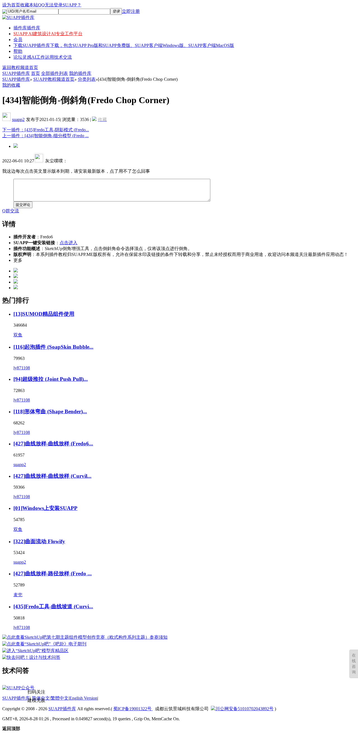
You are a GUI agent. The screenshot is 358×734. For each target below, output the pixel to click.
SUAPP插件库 (16, 73)
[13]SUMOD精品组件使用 (43, 314)
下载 (123, 45)
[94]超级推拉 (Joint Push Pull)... (50, 379)
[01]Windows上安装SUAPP (45, 508)
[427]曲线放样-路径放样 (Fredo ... (52, 573)
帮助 (17, 51)
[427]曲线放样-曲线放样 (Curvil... (52, 476)
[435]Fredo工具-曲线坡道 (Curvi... (53, 606)
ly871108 (21, 367)
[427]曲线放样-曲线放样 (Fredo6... (53, 443)
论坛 (42, 57)
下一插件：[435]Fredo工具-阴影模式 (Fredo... (45, 129)
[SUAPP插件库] (18, 17)
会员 (17, 39)
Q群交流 (10, 210)
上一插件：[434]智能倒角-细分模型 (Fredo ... (45, 135)
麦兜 (17, 594)
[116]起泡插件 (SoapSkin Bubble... (53, 347)
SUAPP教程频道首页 (53, 79)
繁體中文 (60, 698)
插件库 (26, 27)
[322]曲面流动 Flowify (39, 541)
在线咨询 (354, 663)
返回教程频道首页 (20, 67)
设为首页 (11, 5)
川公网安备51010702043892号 (244, 708)
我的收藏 (11, 85)
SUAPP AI (48, 33)
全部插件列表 (54, 73)
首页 (35, 73)
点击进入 (68, 242)
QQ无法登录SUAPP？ (59, 5)
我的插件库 (80, 73)
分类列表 (87, 79)
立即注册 (131, 11)
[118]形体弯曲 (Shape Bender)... (50, 411)
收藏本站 (29, 5)
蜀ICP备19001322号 (133, 708)
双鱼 (17, 334)
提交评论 (23, 205)
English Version (83, 698)
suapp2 (18, 119)
